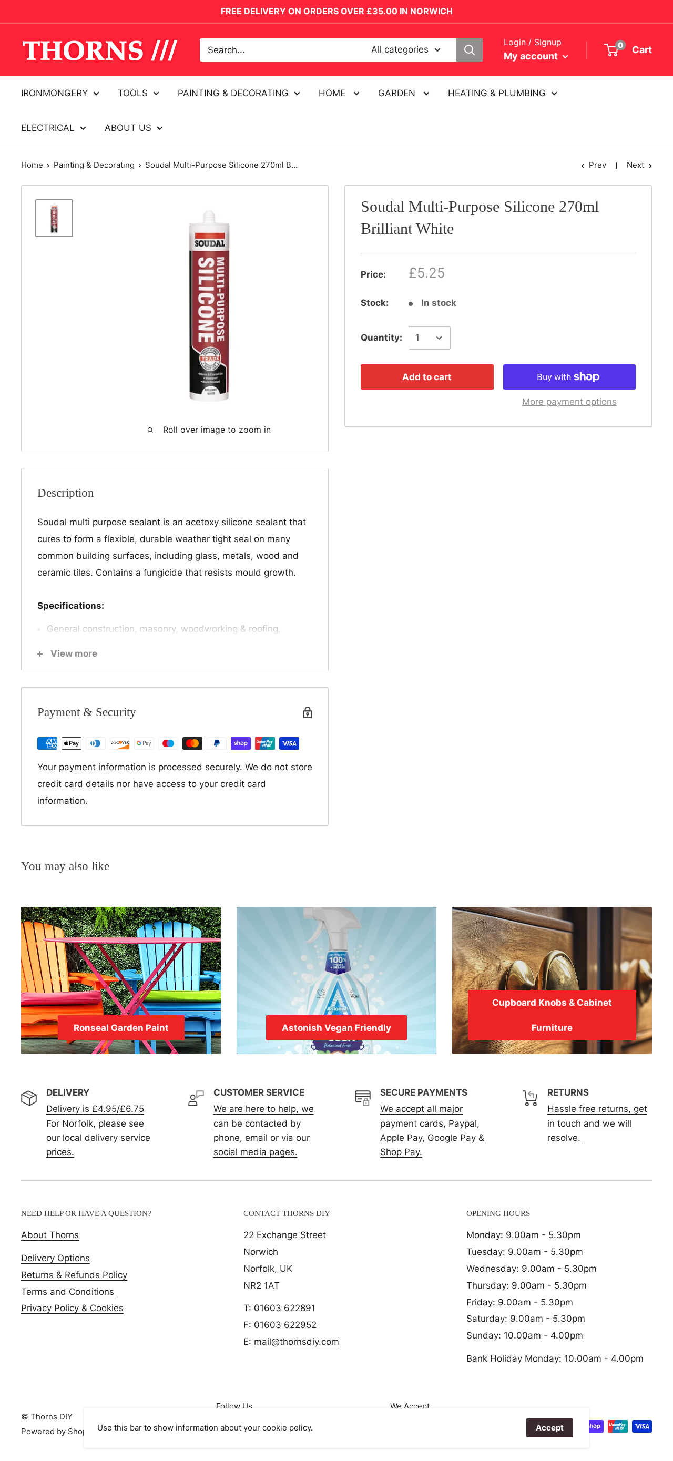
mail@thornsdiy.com (296, 1341)
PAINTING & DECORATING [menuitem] (233, 93)
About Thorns (50, 1235)
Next (635, 165)
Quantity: (381, 337)
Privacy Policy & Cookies (72, 1308)
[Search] (469, 50)
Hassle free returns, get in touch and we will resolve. (597, 1123)
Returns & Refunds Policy (74, 1275)
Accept (550, 1428)
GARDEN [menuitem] (398, 93)
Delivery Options (55, 1258)
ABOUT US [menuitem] (128, 127)
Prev (597, 165)
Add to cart (427, 377)
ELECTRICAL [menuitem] (48, 127)
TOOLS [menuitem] (133, 93)
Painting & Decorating (94, 165)
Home (32, 165)
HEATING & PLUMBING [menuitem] (497, 93)
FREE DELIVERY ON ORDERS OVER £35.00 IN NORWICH (337, 11)
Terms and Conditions (67, 1291)
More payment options (569, 401)
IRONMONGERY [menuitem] (54, 93)
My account (532, 56)
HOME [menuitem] (333, 93)
